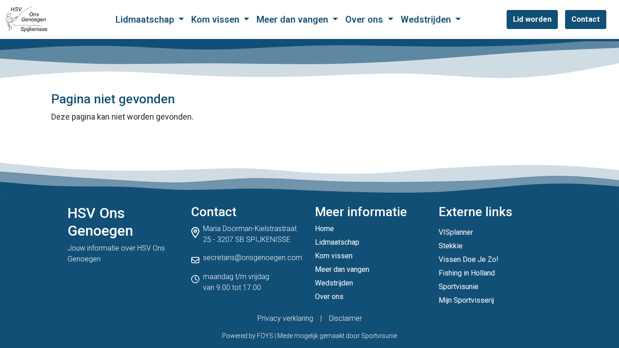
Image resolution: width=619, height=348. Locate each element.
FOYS (265, 335)
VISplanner (456, 232)
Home (324, 228)
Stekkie (451, 246)
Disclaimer (345, 318)
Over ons (365, 19)
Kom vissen (216, 19)
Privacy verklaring (285, 318)
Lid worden (532, 19)
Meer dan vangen (293, 19)
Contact (585, 19)
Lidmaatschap (146, 19)
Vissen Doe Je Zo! (468, 259)
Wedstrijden (427, 19)
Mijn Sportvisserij (466, 300)
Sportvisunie (459, 286)
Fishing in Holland (467, 273)
